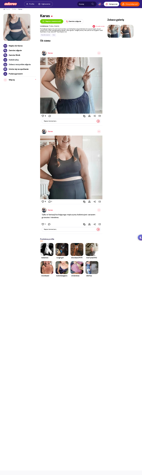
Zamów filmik (14, 55)
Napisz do (16, 46)
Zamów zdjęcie (15, 50)
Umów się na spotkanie (19, 69)
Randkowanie (45, 35)
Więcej (12, 80)
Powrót (8, 9)
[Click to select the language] (100, 4)
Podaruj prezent (16, 74)
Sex (54, 35)
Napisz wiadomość (53, 21)
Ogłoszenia (45, 4)
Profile (31, 4)
